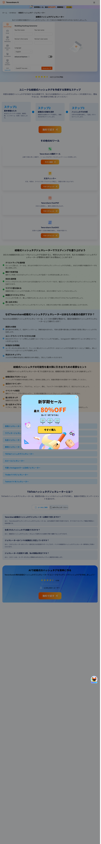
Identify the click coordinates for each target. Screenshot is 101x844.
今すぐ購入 (50, 429)
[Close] (76, 397)
